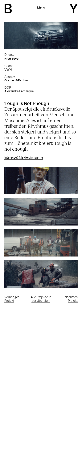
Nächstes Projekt (71, 298)
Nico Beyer (12, 58)
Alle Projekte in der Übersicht (41, 298)
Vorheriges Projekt (11, 298)
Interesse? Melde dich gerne (23, 157)
